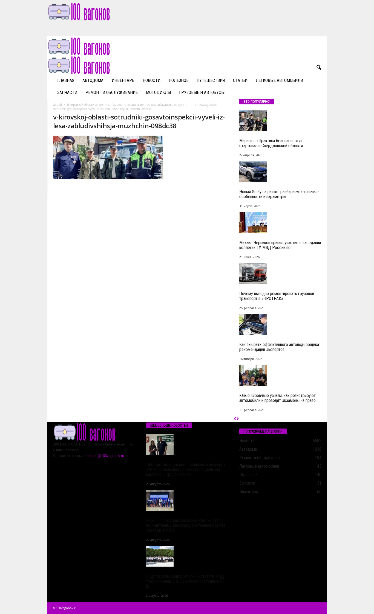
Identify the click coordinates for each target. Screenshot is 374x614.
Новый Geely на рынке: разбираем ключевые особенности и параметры (279, 194)
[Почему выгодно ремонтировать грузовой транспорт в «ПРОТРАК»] (280, 273)
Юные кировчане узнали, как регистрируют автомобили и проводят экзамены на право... (278, 398)
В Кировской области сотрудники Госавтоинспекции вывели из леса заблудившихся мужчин (128, 105)
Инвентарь (123, 80)
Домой (57, 105)
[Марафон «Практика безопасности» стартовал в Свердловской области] (280, 120)
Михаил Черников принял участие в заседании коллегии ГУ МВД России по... (280, 245)
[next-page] (237, 419)
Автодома (92, 80)
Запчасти (67, 92)
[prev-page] (235, 419)
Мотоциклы (158, 92)
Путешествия (211, 80)
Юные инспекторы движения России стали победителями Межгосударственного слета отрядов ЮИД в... (185, 525)
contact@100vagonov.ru (105, 456)
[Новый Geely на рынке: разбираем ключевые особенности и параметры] (280, 171)
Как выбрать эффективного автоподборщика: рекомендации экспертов (279, 347)
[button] (319, 68)
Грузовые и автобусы (202, 92)
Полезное (178, 80)
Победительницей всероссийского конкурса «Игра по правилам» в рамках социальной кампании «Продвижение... (185, 469)
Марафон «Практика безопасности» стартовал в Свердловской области (271, 143)
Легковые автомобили (279, 80)
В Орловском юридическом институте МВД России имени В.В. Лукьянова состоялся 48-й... (185, 581)
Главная (65, 80)
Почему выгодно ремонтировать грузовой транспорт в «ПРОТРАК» (276, 296)
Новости (151, 80)
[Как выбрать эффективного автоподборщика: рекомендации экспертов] (280, 324)
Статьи (240, 80)
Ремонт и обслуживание (111, 92)
